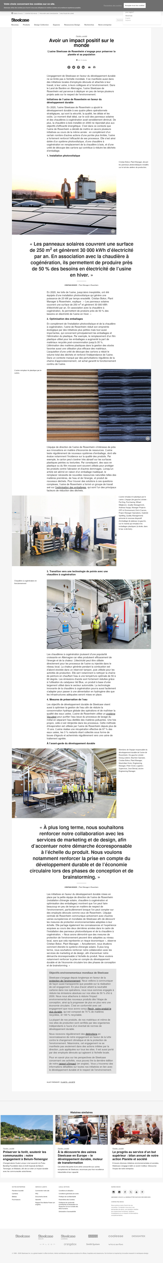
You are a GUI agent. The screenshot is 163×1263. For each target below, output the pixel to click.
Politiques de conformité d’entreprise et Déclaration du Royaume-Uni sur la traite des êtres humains (68, 1205)
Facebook (125, 1192)
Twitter (130, 1192)
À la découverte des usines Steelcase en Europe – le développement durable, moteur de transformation (80, 1157)
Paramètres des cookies (113, 5)
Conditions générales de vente (69, 1194)
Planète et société (18, 1191)
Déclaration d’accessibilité (67, 1211)
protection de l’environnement (64, 980)
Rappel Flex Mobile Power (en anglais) (45, 1204)
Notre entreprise (104, 24)
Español (128, 20)
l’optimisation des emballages (70, 487)
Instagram (113, 1192)
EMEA (18, 13)
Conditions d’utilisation (66, 1191)
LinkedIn (119, 1192)
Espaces (56, 24)
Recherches (89, 24)
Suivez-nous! (116, 1187)
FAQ (36, 1194)
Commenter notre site (42, 1191)
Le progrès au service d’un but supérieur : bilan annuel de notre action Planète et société (135, 1155)
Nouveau (15, 24)
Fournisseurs (16, 1199)
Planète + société (81, 36)
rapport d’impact (67, 1063)
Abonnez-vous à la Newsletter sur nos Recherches (130, 1197)
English (127, 18)
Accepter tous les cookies (134, 5)
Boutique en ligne (67, 13)
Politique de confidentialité (67, 1197)
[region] (81, 5)
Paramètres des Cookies (67, 1199)
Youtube (136, 1192)
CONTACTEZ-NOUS (31, 13)
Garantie (38, 1199)
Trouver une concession (48, 13)
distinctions (91, 1034)
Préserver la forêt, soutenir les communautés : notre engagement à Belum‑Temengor (25, 1155)
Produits (26, 24)
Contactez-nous (117, 1202)
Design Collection (41, 24)
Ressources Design (72, 24)
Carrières (15, 1194)
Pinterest (142, 1192)
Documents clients (41, 1197)
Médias (14, 1197)
